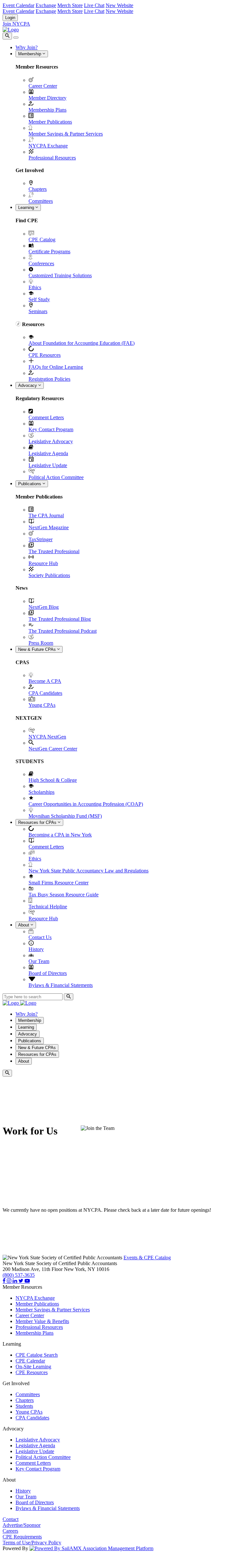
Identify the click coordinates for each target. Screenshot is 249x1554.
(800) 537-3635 (19, 1275)
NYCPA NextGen (47, 736)
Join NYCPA (16, 24)
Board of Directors (48, 973)
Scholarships (41, 792)
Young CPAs (42, 705)
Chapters (38, 189)
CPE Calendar (30, 1360)
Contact (10, 1519)
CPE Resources (45, 355)
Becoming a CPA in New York (60, 834)
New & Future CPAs (37, 649)
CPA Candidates (45, 693)
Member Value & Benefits (42, 1321)
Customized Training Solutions (60, 275)
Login (10, 17)
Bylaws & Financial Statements (61, 985)
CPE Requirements (22, 1536)
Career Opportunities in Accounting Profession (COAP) (86, 804)
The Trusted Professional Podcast (63, 631)
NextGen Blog (44, 607)
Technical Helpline (48, 906)
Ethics (35, 287)
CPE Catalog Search (37, 1355)
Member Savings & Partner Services (66, 134)
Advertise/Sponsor (22, 1525)
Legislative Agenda (48, 453)
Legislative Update (48, 465)
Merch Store (70, 5)
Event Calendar (18, 5)
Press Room (41, 643)
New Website (119, 5)
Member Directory (47, 98)
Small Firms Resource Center (59, 882)
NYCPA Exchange (48, 145)
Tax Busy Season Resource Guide (64, 894)
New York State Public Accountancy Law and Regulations (88, 870)
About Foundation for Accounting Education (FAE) (82, 343)
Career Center (43, 86)
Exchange (46, 5)
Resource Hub (43, 563)
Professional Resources (52, 157)
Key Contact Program (51, 429)
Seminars (38, 311)
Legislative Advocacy (51, 441)
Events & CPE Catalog (147, 1257)
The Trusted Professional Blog (60, 619)
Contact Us (40, 937)
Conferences (41, 263)
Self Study (39, 299)
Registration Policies (49, 379)
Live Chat (94, 5)
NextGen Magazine (49, 527)
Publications (30, 483)
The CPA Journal (46, 515)
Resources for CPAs (38, 822)
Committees (41, 201)
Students (24, 1406)
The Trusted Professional (54, 551)
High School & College (53, 780)
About (24, 925)
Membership (30, 53)
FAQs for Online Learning (56, 367)
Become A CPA (45, 681)
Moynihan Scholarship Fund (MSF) (65, 816)
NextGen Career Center (53, 748)
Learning (26, 207)
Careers (10, 1531)
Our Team (39, 961)
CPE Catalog (42, 239)
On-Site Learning (33, 1366)
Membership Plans (47, 110)
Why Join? (27, 47)
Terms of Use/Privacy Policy (32, 1542)
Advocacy (28, 385)
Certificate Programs (49, 251)
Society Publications (49, 575)
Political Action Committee (56, 477)
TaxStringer (41, 539)
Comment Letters (46, 417)
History (36, 949)
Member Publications (50, 122)
